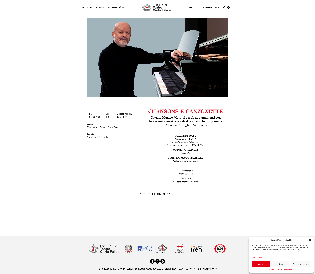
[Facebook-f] (152, 261)
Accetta (261, 264)
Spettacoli (194, 7)
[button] (310, 240)
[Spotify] (162, 261)
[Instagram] (157, 261)
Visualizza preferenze (301, 264)
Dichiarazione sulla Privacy (285, 269)
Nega (281, 264)
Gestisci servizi (257, 257)
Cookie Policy (272, 269)
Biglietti (207, 7)
